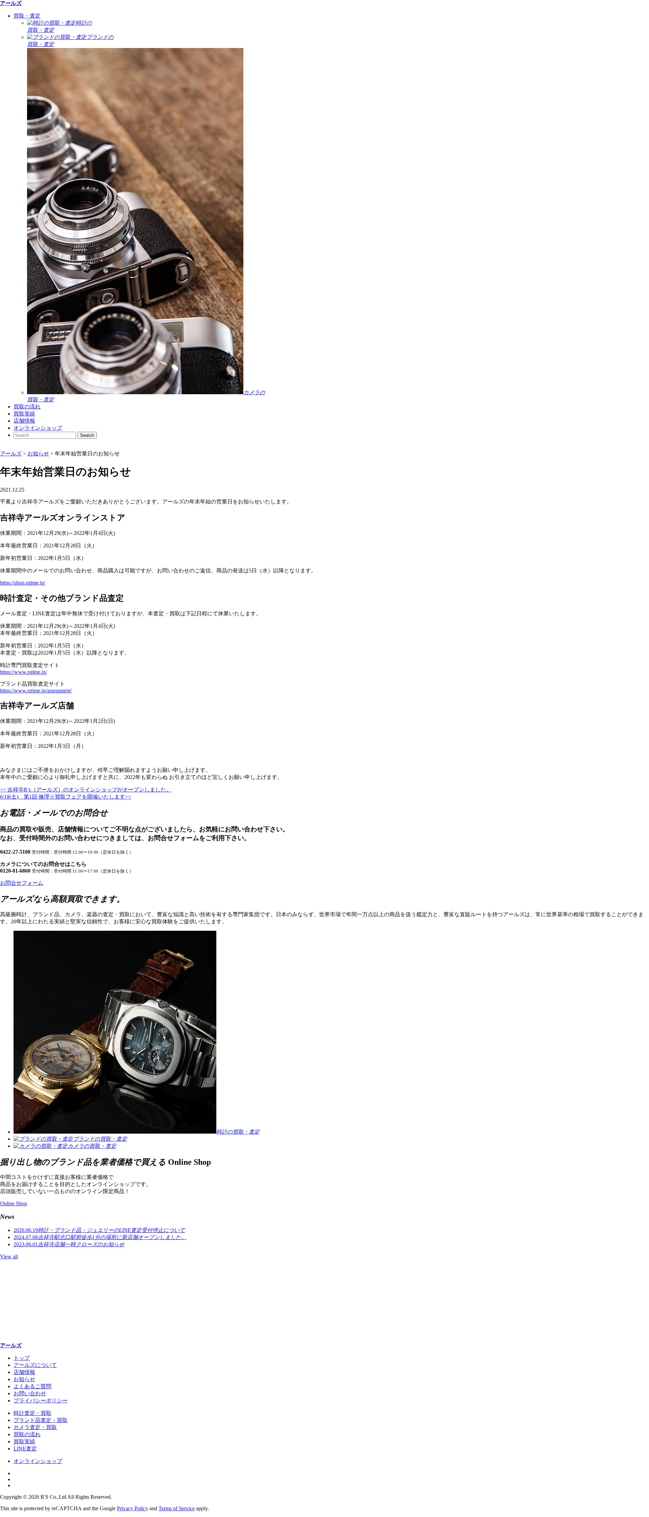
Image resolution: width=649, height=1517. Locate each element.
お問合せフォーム (21, 883)
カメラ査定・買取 (35, 1427)
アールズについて (35, 1365)
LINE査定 (25, 1448)
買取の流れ (27, 406)
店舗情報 (24, 421)
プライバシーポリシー (41, 1400)
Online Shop (13, 1203)
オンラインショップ (38, 428)
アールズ (11, 3)
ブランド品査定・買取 (41, 1420)
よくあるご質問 (32, 1386)
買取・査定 (27, 16)
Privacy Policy (132, 1508)
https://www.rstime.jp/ (23, 672)
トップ (22, 1358)
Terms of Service (177, 1508)
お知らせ (24, 1379)
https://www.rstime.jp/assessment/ (36, 690)
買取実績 (24, 414)
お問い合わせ (30, 1393)
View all (9, 1256)
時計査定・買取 (32, 1413)
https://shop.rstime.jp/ (22, 583)
